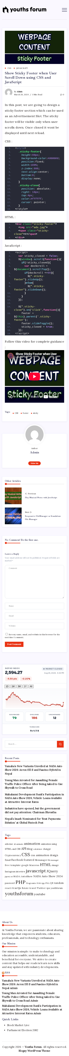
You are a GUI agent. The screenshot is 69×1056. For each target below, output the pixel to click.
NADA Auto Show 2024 (48, 876)
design (54, 855)
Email (8, 860)
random (59, 883)
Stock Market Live (18, 1025)
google (25, 865)
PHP (20, 882)
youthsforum (19, 893)
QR (51, 883)
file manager (53, 860)
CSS (16, 413)
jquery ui (9, 876)
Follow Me (34, 463)
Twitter (41, 888)
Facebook (17, 859)
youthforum (57, 888)
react (8, 888)
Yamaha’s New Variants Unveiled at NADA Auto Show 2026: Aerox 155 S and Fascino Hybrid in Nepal (33, 770)
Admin (20, 91)
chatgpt (47, 849)
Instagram (10, 871)
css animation (40, 855)
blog (29, 848)
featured (29, 859)
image (55, 865)
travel (32, 888)
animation (32, 843)
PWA (47, 883)
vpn (48, 888)
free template (13, 865)
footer (25, 413)
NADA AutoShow (23, 876)
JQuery (52, 871)
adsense (9, 844)
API (23, 849)
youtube (39, 894)
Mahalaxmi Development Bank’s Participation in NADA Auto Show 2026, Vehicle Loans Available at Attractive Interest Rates (34, 798)
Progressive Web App (35, 883)
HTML (45, 864)
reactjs (16, 888)
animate (19, 844)
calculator (37, 849)
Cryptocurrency (13, 855)
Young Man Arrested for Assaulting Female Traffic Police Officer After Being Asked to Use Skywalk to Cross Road (34, 784)
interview (20, 871)
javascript (36, 871)
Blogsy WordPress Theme (34, 1050)
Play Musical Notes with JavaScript (41, 497)
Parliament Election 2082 (22, 1030)
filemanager (41, 860)
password (10, 883)
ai (15, 844)
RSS (7, 972)
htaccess (34, 865)
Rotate (25, 888)
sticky (35, 413)
